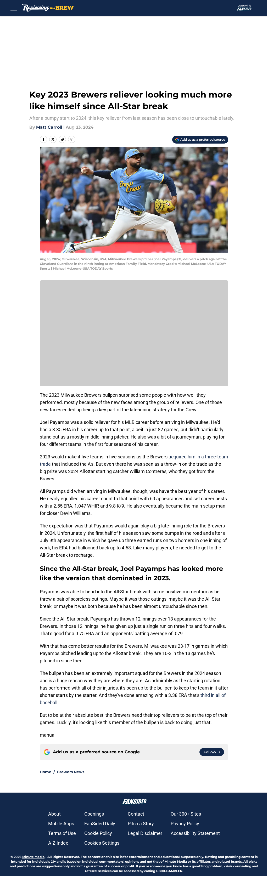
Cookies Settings (101, 843)
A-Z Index (58, 843)
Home (45, 772)
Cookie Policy (98, 833)
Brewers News (70, 772)
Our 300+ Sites (186, 814)
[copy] (71, 139)
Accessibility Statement (195, 833)
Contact (136, 814)
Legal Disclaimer (145, 833)
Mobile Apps (61, 823)
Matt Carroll (49, 127)
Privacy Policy (185, 823)
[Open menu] (13, 8)
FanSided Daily (99, 823)
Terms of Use (62, 833)
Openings (94, 814)
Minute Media (33, 857)
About (54, 814)
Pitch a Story (141, 823)
